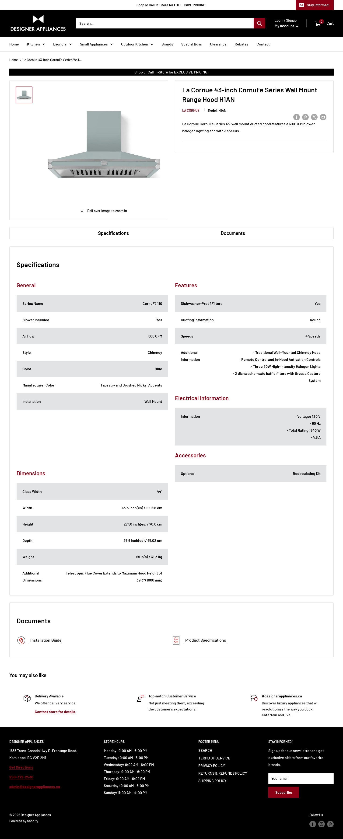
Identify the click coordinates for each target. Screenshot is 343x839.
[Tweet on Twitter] (314, 116)
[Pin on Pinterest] (305, 116)
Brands (167, 44)
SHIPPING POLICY (212, 780)
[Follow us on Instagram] (321, 824)
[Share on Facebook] (296, 116)
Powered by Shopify (23, 821)
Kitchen (33, 44)
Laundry (60, 44)
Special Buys (191, 44)
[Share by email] (323, 116)
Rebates (241, 44)
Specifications (113, 233)
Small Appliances (94, 44)
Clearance (218, 44)
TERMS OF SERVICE (214, 758)
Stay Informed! (318, 5)
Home (14, 44)
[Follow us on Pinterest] (330, 824)
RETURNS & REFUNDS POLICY (222, 773)
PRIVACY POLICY (211, 765)
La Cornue (190, 110)
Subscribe (283, 792)
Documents (233, 233)
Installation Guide (45, 640)
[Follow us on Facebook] (312, 824)
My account (285, 25)
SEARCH (205, 750)
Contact (263, 44)
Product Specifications (205, 640)
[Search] (259, 23)
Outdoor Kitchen (134, 44)
